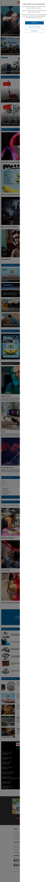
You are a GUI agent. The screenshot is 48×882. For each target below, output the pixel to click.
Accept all (34, 22)
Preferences (34, 31)
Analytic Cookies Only (34, 27)
